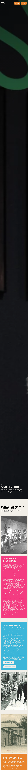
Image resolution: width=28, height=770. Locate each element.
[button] (16, 3)
